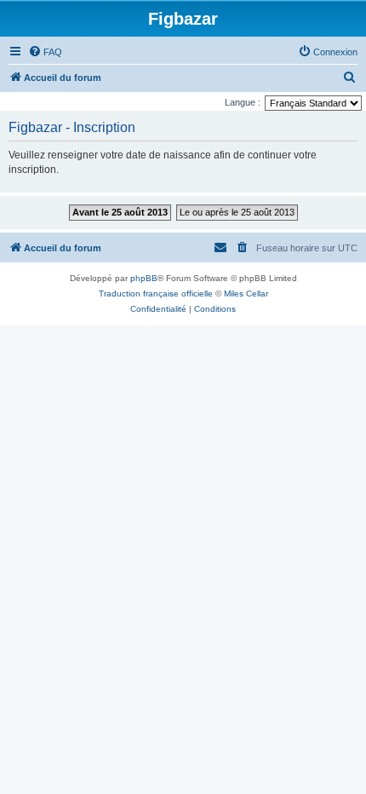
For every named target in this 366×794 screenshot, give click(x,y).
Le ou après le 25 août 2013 (237, 212)
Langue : (242, 102)
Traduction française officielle (156, 293)
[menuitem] (45, 52)
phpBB (143, 278)
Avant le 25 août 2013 (120, 212)
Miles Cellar (246, 293)
